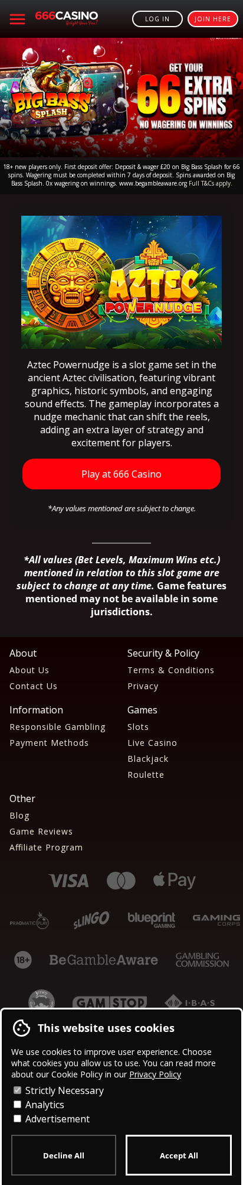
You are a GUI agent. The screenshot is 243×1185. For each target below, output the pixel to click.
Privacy (143, 685)
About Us (29, 670)
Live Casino (152, 742)
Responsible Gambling (57, 726)
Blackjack (148, 758)
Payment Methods (49, 742)
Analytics (43, 1104)
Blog (19, 815)
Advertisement (56, 1118)
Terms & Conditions (171, 670)
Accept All (179, 1155)
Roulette (146, 774)
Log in (157, 19)
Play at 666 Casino (121, 474)
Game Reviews (41, 831)
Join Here (213, 19)
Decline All (63, 1155)
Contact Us (33, 685)
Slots (138, 726)
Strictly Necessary (63, 1090)
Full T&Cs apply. (210, 183)
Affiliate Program (46, 847)
